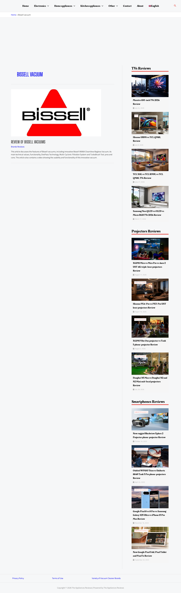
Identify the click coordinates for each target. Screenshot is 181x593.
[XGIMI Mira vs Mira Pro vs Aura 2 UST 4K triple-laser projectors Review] (150, 249)
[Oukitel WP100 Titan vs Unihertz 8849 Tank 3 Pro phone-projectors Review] (150, 456)
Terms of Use (57, 578)
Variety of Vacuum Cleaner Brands (106, 578)
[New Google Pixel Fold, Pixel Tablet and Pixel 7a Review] (150, 538)
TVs (136, 79)
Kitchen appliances (90, 6)
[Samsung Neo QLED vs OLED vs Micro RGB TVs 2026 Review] (150, 197)
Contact (127, 6)
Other (112, 6)
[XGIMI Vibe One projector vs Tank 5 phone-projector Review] (150, 326)
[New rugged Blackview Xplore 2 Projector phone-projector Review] (150, 419)
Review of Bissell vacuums (28, 141)
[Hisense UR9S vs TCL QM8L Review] (150, 123)
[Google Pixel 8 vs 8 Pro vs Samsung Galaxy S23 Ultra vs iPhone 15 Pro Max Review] (150, 497)
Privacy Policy (18, 578)
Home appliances (63, 6)
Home (25, 6)
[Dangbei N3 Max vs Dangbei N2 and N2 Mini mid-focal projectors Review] (150, 363)
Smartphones (141, 412)
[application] (47, 6)
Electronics (40, 6)
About (140, 6)
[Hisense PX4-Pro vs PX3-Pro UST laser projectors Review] (150, 289)
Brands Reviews (17, 147)
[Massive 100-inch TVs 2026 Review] (150, 86)
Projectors (140, 241)
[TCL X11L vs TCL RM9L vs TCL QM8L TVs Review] (150, 160)
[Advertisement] (90, 37)
